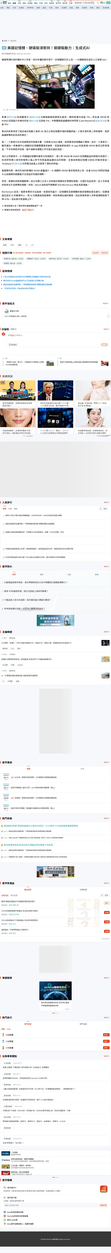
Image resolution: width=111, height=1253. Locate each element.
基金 (36, 3)
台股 (19, 3)
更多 (105, 509)
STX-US (12, 116)
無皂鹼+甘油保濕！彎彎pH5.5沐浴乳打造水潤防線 (92, 404)
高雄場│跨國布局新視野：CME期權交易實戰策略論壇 (33, 797)
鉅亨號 (64, 3)
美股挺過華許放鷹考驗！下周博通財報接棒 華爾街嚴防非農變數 (27, 284)
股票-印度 (12, 933)
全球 (45, 3)
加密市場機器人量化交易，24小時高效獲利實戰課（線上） (33, 787)
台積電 (10, 1041)
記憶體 (10, 1034)
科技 (14, 7)
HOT (12, 777)
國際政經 (12, 638)
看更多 (105, 303)
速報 (38, 7)
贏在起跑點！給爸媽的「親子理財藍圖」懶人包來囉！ (34, 253)
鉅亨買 (58, 3)
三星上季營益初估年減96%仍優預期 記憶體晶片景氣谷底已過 (27, 276)
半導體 (10, 1047)
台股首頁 (96, 253)
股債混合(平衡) (14, 914)
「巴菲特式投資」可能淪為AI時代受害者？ (19, 288)
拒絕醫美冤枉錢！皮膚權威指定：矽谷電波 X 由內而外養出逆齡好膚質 (93, 431)
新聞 (14, 3)
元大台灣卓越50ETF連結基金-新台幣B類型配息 (19, 920)
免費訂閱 (103, 1205)
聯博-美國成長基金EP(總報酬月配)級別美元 (18, 901)
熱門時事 (30, 7)
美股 (24, 3)
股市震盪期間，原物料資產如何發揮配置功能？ (17, 404)
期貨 (57, 7)
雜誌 (98, 7)
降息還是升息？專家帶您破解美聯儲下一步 (23, 205)
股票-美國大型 (14, 905)
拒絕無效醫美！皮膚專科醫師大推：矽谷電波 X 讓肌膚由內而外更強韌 (17, 431)
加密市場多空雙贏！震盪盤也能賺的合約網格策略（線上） (33, 808)
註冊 (108, 3)
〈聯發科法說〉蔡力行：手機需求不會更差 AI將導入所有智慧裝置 (24, 363)
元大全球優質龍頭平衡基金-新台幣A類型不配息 (19, 910)
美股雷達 (13, 41)
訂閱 (70, 3)
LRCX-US (101, 120)
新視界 (84, 7)
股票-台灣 (12, 924)
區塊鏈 (64, 7)
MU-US (33, 120)
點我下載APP (28, 209)
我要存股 (105, 253)
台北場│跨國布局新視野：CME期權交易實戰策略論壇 (33, 777)
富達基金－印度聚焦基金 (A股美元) (14, 929)
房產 (71, 7)
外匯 (40, 3)
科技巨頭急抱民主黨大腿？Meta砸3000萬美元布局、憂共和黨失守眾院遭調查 (55, 404)
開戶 (107, 903)
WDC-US (34, 116)
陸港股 (30, 3)
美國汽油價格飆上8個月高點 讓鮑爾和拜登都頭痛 (79, 362)
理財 (77, 7)
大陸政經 (12, 654)
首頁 (9, 3)
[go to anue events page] (98, 2)
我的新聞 (106, 7)
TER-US (17, 163)
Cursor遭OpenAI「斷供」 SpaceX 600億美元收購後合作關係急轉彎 (54, 431)
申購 (107, 912)
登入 (104, 3)
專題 (91, 7)
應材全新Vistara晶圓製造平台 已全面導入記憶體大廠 (23, 280)
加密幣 (51, 3)
